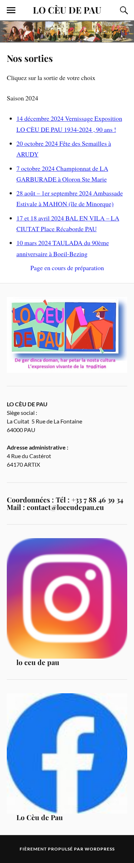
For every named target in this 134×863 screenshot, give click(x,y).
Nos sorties (30, 58)
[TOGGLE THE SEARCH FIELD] (123, 10)
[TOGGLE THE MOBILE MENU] (11, 10)
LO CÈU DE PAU (67, 10)
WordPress (100, 849)
